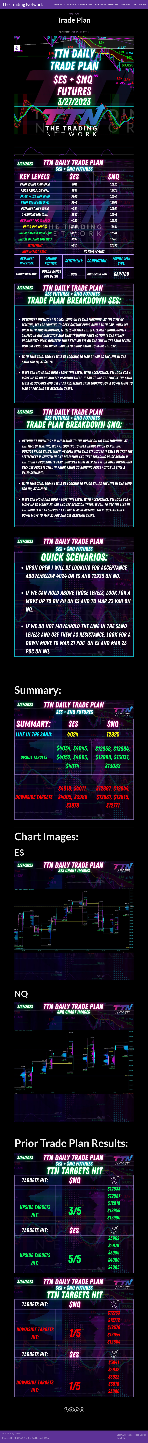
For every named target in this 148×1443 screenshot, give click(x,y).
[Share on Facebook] (66, 1409)
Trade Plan (125, 4)
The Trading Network (22, 4)
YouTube (121, 1438)
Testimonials (100, 4)
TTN (87, 32)
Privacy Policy (8, 1434)
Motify (17, 1438)
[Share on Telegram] (81, 1409)
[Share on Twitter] (71, 1409)
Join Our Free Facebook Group (131, 1435)
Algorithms (113, 4)
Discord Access (85, 4)
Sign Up (142, 4)
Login (134, 4)
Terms (18, 1434)
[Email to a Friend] (76, 1409)
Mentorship (59, 4)
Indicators (71, 4)
